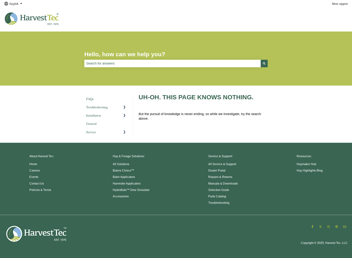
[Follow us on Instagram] (328, 227)
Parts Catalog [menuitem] (217, 196)
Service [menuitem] (91, 132)
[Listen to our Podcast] (337, 227)
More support (340, 3)
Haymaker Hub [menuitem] (306, 164)
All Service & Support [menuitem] (222, 164)
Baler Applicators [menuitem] (124, 176)
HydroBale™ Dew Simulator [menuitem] (131, 189)
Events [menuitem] (33, 176)
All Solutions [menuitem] (121, 164)
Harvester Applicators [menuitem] (127, 183)
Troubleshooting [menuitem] (97, 107)
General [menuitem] (91, 123)
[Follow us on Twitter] (320, 227)
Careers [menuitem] (34, 170)
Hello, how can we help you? (124, 54)
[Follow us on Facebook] (312, 227)
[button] (124, 107)
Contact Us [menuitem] (36, 183)
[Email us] (345, 227)
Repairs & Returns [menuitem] (220, 176)
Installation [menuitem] (93, 115)
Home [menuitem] (33, 164)
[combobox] (172, 63)
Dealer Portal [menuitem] (216, 170)
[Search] (264, 63)
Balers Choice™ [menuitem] (123, 170)
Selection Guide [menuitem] (218, 189)
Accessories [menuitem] (121, 196)
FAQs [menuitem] (90, 99)
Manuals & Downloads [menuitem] (223, 183)
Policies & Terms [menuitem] (40, 189)
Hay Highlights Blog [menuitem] (310, 170)
